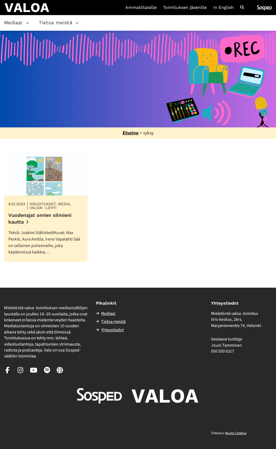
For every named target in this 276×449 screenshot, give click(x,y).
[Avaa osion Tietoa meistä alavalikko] (77, 23)
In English (223, 7)
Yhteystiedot (112, 330)
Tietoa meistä (56, 22)
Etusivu (131, 133)
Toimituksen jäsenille (185, 7)
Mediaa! (13, 22)
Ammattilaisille (141, 7)
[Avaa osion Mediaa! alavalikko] (27, 23)
